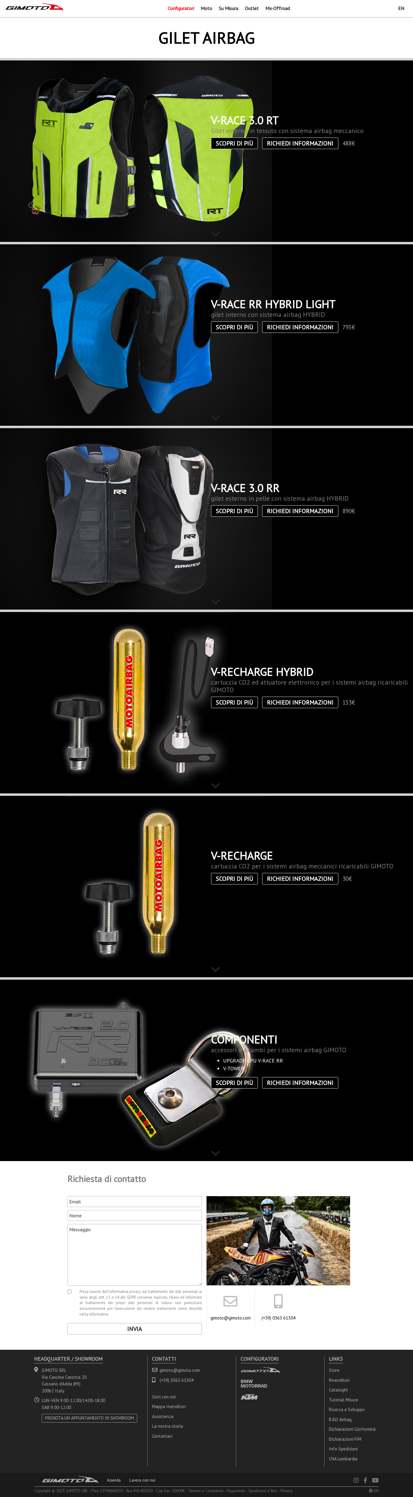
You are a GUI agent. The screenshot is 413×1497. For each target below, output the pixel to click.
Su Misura (228, 8)
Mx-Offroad (277, 8)
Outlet (252, 8)
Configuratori (181, 8)
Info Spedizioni (343, 1449)
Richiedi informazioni (300, 143)
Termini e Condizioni (205, 1490)
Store (334, 1370)
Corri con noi (164, 1397)
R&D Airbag (340, 1419)
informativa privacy (125, 1291)
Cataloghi (338, 1390)
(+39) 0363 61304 (278, 1318)
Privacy (286, 1490)
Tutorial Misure (343, 1400)
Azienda (114, 1480)
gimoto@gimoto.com (230, 1318)
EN (401, 8)
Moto (206, 8)
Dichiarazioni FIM (345, 1439)
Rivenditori (339, 1380)
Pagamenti (236, 1490)
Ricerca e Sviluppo (347, 1409)
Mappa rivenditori (169, 1406)
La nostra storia (167, 1426)
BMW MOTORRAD (254, 1383)
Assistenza (162, 1416)
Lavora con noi (142, 1480)
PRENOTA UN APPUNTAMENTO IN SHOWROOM (89, 1418)
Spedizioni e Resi (262, 1490)
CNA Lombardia (343, 1459)
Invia (134, 1329)
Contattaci (162, 1436)
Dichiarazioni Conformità (352, 1429)
